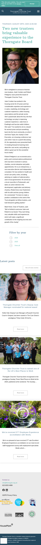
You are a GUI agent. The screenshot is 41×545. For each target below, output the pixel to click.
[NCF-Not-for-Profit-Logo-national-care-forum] (32, 502)
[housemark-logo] (6, 525)
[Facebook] (3, 490)
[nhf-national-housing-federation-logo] (8, 515)
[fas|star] (11, 237)
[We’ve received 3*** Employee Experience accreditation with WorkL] (20, 414)
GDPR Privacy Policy (9, 495)
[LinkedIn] (7, 490)
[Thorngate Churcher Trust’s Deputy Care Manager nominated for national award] (20, 286)
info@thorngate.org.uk (9, 483)
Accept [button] (32, 3)
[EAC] (19, 515)
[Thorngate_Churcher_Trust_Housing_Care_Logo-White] (20, 11)
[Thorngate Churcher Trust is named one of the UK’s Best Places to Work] (20, 350)
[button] (3, 11)
